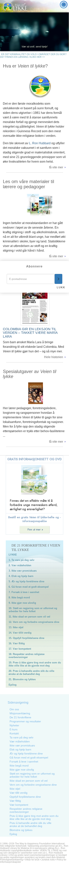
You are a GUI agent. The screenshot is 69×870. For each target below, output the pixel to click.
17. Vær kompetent (20, 648)
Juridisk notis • (49, 860)
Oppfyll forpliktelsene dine (25, 796)
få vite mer (56, 167)
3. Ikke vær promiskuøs (23, 570)
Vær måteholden (20, 741)
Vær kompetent (19, 804)
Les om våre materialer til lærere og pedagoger (28, 184)
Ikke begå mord (19, 765)
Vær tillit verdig (18, 792)
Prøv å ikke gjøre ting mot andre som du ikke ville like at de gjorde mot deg (34, 817)
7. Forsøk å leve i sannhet (24, 592)
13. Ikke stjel (16, 627)
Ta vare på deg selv (21, 737)
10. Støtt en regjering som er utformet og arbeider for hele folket (33, 610)
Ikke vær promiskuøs (22, 745)
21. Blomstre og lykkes (22, 679)
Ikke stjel (15, 788)
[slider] (52, 48)
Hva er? (25, 65)
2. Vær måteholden (20, 565)
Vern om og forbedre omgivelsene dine (33, 784)
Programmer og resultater (25, 721)
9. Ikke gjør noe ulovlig (22, 602)
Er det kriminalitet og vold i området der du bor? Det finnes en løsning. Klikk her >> (33, 55)
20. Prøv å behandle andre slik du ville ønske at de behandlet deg (31, 672)
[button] (52, 48)
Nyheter (14, 725)
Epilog (12, 684)
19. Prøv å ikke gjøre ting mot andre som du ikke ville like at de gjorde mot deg (35, 664)
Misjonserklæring (20, 713)
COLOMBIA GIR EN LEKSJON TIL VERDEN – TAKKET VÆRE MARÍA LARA (30, 332)
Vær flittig (15, 800)
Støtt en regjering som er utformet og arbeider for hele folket (32, 775)
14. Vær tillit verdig (20, 632)
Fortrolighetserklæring (11, 860)
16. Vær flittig (17, 643)
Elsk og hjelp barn (20, 749)
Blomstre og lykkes (21, 830)
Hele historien (53, 357)
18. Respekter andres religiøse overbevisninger (26, 656)
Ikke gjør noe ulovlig (22, 769)
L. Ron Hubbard (40, 143)
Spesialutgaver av (29, 374)
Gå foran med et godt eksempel (29, 757)
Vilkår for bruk (32, 860)
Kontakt (14, 733)
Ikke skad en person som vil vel (29, 780)
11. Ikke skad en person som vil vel (29, 616)
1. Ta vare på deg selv (21, 560)
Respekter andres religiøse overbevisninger (26, 810)
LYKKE (13, 554)
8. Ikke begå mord (19, 597)
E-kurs (13, 729)
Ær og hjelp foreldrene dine (26, 753)
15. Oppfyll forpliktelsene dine (26, 638)
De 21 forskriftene (20, 717)
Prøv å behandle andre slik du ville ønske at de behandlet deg (30, 824)
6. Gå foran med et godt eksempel (29, 586)
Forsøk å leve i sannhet (24, 761)
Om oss (14, 709)
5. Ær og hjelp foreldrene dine (26, 581)
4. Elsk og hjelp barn (21, 576)
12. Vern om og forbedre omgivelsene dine (34, 622)
